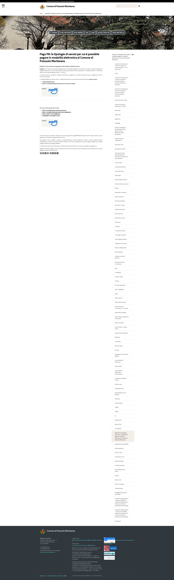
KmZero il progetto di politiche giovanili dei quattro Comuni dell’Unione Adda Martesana (120, 130)
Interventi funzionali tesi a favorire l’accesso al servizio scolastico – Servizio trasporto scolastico (121, 92)
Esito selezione (119, 252)
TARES (116, 407)
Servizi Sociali (118, 366)
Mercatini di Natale (120, 201)
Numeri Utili (118, 424)
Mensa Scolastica (119, 461)
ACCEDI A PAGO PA (103, 33)
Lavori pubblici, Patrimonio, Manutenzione (119, 372)
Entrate (117, 350)
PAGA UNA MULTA (118, 33)
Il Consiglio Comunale (120, 235)
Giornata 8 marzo (119, 171)
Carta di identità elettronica (119, 361)
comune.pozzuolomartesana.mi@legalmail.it (83, 545)
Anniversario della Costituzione (119, 263)
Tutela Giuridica (119, 488)
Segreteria (117, 119)
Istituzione (117, 222)
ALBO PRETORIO (65, 33)
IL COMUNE (53, 33)
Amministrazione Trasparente (119, 139)
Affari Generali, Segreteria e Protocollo (122, 317)
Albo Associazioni (119, 448)
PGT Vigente (118, 429)
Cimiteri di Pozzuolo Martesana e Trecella (120, 105)
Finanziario (118, 341)
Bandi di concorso (119, 197)
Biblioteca (117, 337)
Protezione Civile (119, 388)
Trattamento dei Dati (120, 167)
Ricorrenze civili (119, 214)
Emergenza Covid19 (120, 149)
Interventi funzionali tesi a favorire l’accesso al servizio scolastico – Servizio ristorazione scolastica (121, 81)
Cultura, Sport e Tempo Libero (121, 328)
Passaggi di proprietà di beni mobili (121, 493)
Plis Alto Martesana (120, 285)
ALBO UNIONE (78, 33)
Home (41, 13)
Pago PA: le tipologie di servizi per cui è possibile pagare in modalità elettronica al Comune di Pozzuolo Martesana (121, 57)
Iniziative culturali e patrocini (120, 257)
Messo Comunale (119, 323)
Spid (116, 268)
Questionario (118, 420)
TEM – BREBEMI (119, 289)
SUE (87, 33)
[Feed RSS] (65, 576)
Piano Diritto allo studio (121, 100)
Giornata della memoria (121, 180)
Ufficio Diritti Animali (120, 302)
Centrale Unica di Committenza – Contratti (121, 307)
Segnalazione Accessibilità (121, 444)
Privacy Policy (118, 163)
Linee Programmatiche (121, 239)
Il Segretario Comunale (121, 243)
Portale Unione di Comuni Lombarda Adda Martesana (60, 1)
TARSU (117, 411)
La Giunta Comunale (120, 231)
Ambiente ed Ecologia (120, 312)
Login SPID (118, 115)
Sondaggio (117, 123)
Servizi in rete (118, 452)
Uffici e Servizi (118, 298)
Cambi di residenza (120, 465)
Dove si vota (118, 480)
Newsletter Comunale (120, 192)
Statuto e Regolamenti (121, 248)
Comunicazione (119, 403)
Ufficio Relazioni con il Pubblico (120, 393)
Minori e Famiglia (119, 484)
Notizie (117, 188)
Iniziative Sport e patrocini (122, 184)
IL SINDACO (118, 272)
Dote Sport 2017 (119, 145)
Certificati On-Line (119, 457)
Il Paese (117, 281)
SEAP (116, 294)
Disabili (117, 476)
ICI (115, 416)
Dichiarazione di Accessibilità (47, 552)
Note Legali (118, 175)
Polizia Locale (118, 384)
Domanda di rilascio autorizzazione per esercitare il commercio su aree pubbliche (121, 155)
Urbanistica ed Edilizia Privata (120, 379)
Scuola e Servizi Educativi (121, 333)
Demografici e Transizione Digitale (121, 355)
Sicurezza (117, 399)
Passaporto (118, 521)
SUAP (93, 33)
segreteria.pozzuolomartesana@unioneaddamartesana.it (87, 541)
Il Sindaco (117, 226)
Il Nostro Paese (119, 277)
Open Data (117, 110)
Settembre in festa (120, 218)
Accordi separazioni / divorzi (120, 470)
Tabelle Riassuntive (120, 209)
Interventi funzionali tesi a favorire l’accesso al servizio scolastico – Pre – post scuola (121, 66)
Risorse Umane (119, 346)
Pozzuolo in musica (120, 205)
